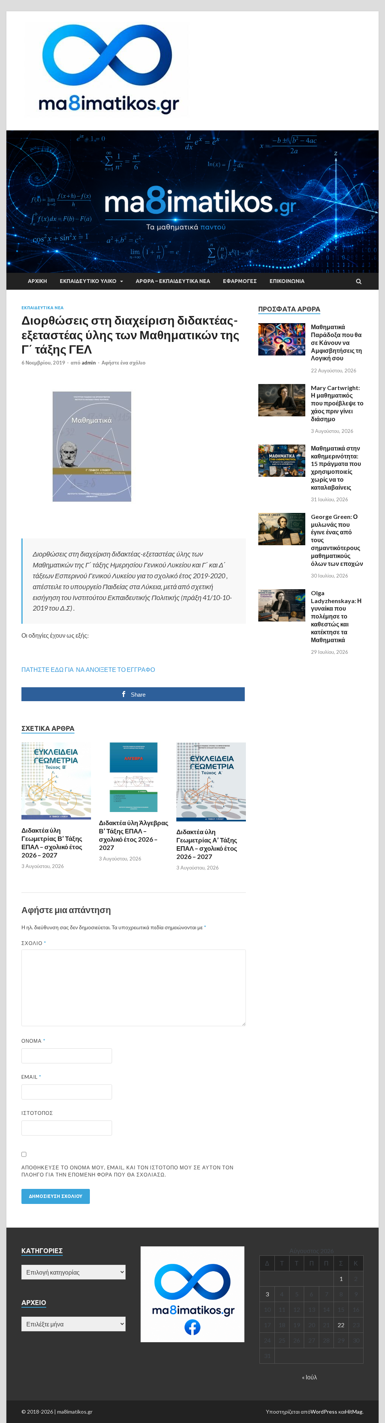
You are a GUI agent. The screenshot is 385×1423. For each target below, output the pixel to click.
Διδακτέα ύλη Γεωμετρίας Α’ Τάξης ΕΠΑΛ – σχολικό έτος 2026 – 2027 (206, 844)
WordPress (324, 1411)
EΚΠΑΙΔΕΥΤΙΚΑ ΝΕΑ (42, 307)
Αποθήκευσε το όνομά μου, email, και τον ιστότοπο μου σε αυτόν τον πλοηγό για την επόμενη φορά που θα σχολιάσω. (127, 1171)
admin (89, 363)
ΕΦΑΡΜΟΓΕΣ (240, 281)
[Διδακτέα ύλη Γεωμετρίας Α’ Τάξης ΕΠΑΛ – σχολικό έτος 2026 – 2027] (211, 823)
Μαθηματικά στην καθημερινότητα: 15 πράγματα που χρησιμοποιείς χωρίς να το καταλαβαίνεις (336, 468)
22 (341, 1324)
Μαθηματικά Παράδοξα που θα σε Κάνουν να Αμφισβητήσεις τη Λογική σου (336, 342)
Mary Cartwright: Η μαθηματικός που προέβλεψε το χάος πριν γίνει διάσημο (337, 403)
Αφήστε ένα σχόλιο (124, 363)
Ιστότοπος (37, 1113)
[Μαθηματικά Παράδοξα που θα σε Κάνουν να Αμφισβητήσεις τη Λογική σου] (281, 327)
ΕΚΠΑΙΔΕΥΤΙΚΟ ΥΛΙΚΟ (88, 281)
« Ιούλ (309, 1377)
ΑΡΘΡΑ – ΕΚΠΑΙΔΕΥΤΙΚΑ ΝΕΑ (173, 281)
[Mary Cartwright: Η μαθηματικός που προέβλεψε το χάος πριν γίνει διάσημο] (281, 388)
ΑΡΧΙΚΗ (37, 281)
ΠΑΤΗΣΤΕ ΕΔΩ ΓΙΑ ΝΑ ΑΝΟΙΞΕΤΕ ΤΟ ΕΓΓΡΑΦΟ (88, 669)
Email (31, 1077)
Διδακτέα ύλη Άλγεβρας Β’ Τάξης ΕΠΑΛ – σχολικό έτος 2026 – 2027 (133, 835)
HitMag (353, 1411)
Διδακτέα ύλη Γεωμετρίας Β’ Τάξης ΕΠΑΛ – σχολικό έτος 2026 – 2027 (51, 842)
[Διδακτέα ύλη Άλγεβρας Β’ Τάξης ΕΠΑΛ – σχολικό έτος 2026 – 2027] (133, 814)
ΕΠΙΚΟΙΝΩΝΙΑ (287, 281)
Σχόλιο (33, 943)
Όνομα (33, 1041)
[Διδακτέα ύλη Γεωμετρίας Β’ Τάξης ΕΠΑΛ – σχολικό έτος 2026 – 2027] (56, 821)
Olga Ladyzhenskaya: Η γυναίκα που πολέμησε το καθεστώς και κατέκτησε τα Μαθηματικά (336, 616)
